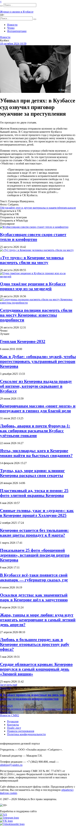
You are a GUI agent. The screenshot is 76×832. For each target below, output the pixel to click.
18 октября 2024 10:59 (13, 43)
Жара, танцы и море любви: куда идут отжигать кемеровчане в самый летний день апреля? (37, 620)
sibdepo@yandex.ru (11, 764)
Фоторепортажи (17, 31)
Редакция (12, 721)
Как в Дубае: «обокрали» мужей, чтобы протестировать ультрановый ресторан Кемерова (38, 361)
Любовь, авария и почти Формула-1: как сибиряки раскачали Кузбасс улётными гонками (35, 431)
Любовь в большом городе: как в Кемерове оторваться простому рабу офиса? (34, 644)
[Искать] (1, 5)
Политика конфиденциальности (26, 734)
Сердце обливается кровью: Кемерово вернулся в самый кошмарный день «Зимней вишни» (36, 669)
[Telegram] (9, 817)
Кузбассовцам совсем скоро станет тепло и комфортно (33, 237)
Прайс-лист (14, 727)
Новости (12, 24)
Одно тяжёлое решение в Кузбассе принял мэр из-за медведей (33, 286)
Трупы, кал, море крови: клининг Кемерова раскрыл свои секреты (32, 473)
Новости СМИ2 (9, 715)
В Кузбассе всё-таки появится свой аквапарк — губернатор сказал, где (34, 577)
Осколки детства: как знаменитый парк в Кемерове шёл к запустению (34, 597)
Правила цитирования (20, 731)
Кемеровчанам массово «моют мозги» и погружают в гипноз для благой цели (37, 408)
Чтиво (10, 27)
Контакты (13, 724)
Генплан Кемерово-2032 (22, 341)
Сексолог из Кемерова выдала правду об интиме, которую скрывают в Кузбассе (36, 386)
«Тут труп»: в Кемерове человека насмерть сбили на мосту (32, 260)
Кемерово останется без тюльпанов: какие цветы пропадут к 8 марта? (34, 532)
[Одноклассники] (12, 824)
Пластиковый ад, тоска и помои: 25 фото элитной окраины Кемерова (34, 493)
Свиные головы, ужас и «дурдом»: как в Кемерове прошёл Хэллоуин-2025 (37, 513)
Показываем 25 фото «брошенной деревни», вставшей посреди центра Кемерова (34, 555)
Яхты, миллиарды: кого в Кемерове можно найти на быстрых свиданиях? (36, 453)
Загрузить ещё (8, 684)
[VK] (6, 820)
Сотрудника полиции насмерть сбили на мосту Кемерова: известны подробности (36, 315)
